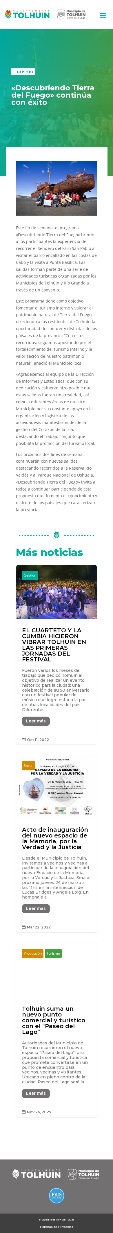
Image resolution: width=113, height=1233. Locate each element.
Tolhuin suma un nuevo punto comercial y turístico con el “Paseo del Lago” (56, 1030)
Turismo (23, 71)
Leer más (36, 721)
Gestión (30, 575)
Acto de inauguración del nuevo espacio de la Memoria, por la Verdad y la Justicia (56, 843)
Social (28, 765)
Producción (33, 953)
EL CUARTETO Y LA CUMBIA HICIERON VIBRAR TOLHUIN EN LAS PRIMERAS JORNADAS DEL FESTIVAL (56, 655)
